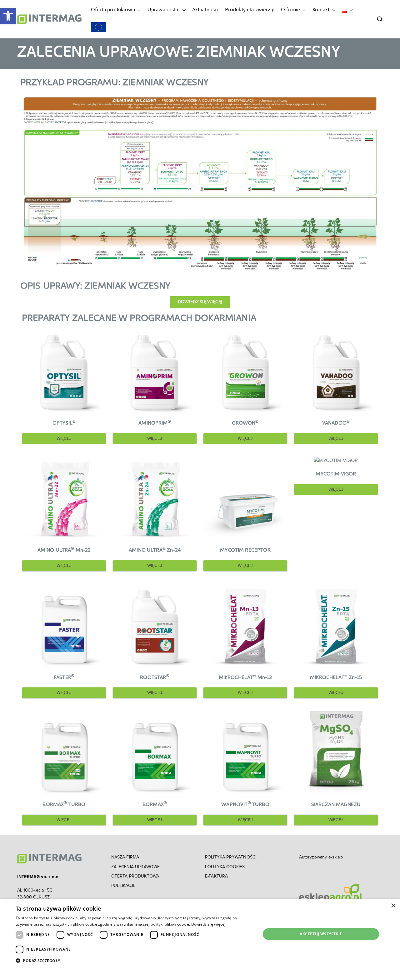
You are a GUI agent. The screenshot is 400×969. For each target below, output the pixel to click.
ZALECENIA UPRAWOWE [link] (135, 867)
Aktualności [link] (205, 9)
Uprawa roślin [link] (164, 9)
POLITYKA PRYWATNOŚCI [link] (230, 857)
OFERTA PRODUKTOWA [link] (135, 876)
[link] (8, 16)
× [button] (393, 905)
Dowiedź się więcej (208, 924)
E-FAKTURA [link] (216, 876)
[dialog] (200, 934)
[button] (138, 10)
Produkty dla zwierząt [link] (250, 9)
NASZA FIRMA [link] (125, 857)
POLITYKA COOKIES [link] (225, 867)
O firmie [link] (290, 9)
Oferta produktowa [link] (113, 9)
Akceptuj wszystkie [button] (321, 934)
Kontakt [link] (320, 9)
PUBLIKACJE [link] (123, 885)
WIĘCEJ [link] (64, 438)
